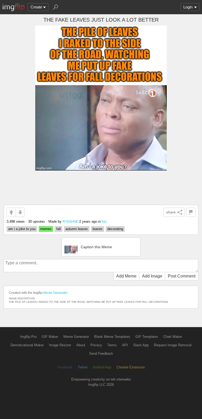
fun (104, 221)
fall (58, 229)
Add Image (152, 276)
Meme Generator (55, 293)
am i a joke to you (22, 229)
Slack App (141, 345)
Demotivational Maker (27, 345)
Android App (102, 367)
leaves (98, 229)
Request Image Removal (172, 345)
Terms (112, 345)
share (171, 212)
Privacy (96, 345)
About (80, 345)
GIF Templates (146, 337)
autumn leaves (76, 229)
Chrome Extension (131, 367)
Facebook (64, 367)
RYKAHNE (70, 221)
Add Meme (126, 276)
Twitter (83, 367)
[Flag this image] (190, 212)
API (125, 345)
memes (46, 229)
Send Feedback (101, 353)
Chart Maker (172, 337)
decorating (115, 229)
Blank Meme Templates (112, 337)
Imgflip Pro (28, 337)
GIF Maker (50, 337)
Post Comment (181, 276)
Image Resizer (60, 345)
